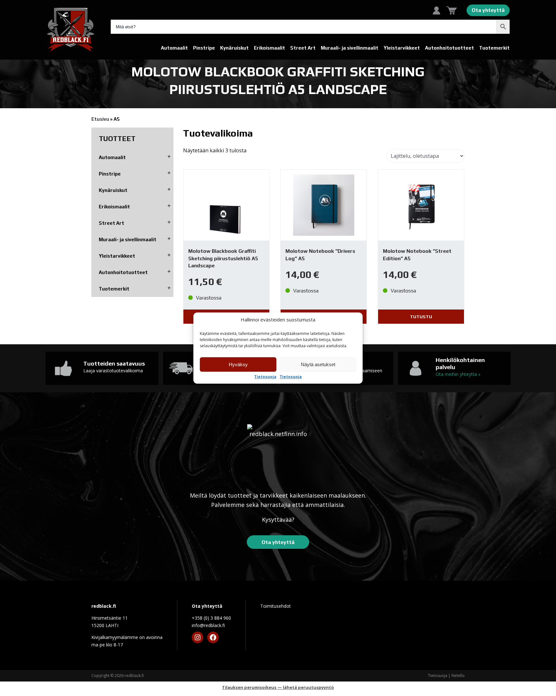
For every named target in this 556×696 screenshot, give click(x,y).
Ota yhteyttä (488, 10)
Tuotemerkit (494, 48)
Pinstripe (204, 48)
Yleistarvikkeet (402, 48)
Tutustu (421, 316)
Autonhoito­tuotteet (449, 48)
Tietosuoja (265, 377)
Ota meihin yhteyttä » (458, 374)
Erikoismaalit (269, 48)
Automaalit (174, 48)
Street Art (303, 48)
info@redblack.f (208, 625)
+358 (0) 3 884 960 (211, 618)
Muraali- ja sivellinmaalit (349, 48)
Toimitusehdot (275, 606)
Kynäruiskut (234, 48)
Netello (458, 675)
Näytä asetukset (318, 364)
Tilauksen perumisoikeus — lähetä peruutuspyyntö (278, 687)
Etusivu (100, 119)
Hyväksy (238, 364)
